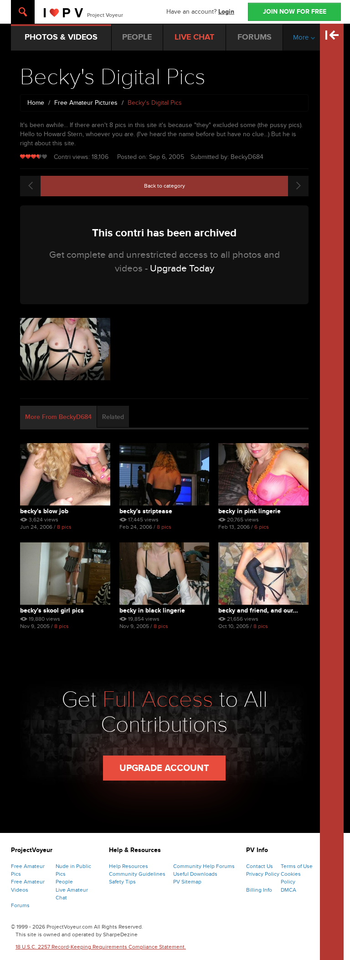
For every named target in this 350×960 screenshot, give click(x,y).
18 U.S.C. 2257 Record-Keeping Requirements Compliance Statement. (100, 947)
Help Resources (128, 866)
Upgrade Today (182, 268)
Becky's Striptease (145, 511)
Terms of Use (297, 866)
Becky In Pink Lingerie (249, 511)
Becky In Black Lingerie (152, 610)
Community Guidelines (137, 874)
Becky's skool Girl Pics (52, 610)
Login (226, 11)
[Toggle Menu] (23, 12)
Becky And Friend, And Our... (258, 610)
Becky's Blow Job (44, 511)
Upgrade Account (164, 768)
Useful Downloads (195, 874)
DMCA (288, 890)
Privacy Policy (262, 874)
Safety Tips (122, 881)
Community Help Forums (204, 866)
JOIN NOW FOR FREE (294, 11)
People (64, 881)
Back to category (164, 186)
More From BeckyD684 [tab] (58, 417)
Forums (20, 905)
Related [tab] (113, 417)
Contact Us (259, 866)
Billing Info (259, 890)
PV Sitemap (187, 881)
